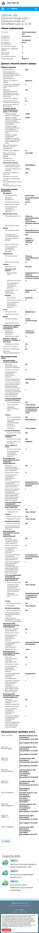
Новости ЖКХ (11, 856)
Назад (7, 841)
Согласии (5, 927)
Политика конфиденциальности (19, 905)
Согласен (6, 930)
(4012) (11, 9)
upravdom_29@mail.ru (20, 912)
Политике (26, 926)
